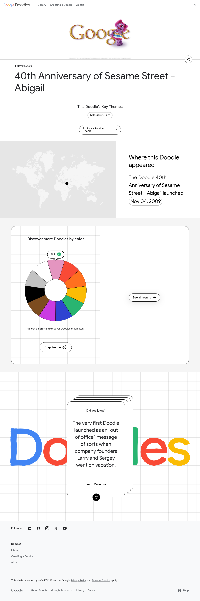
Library (42, 5)
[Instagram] (47, 528)
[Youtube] (64, 528)
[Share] (188, 59)
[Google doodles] (16, 5)
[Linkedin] (29, 528)
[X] (56, 528)
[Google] (17, 590)
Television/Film (100, 115)
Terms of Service (101, 580)
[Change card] (96, 497)
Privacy (79, 590)
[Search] (195, 5)
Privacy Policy (78, 580)
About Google (39, 590)
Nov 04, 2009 (145, 201)
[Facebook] (38, 528)
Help (186, 590)
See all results (142, 297)
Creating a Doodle (61, 5)
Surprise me (53, 347)
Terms (91, 590)
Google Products (61, 590)
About (80, 5)
